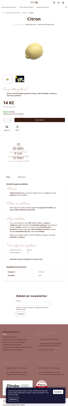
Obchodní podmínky (10, 337)
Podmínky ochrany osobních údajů (15, 339)
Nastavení (13, 399)
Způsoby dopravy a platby (12, 345)
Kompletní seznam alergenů (12, 350)
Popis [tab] (8, 177)
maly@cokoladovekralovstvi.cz (17, 374)
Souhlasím (58, 392)
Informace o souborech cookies (14, 342)
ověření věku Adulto (18, 405)
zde (16, 395)
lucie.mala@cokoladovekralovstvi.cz (51, 374)
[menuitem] (9, 7)
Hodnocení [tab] (21, 177)
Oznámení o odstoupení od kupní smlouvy (17, 347)
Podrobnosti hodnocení (45, 24)
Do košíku (41, 120)
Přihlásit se (20, 314)
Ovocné (41, 272)
